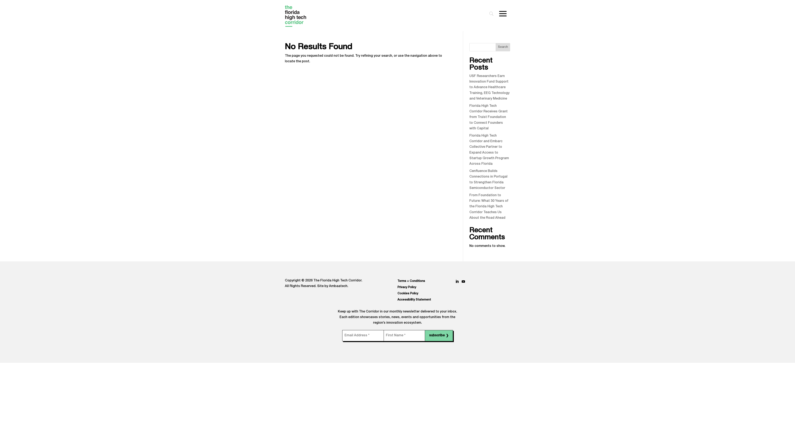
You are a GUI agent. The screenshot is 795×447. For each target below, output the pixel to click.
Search (503, 47)
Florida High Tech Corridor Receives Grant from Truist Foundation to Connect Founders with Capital (488, 117)
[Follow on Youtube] (463, 281)
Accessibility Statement (414, 299)
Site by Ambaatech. (332, 286)
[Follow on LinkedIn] (457, 281)
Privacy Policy (407, 287)
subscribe (439, 336)
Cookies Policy (408, 293)
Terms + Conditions (411, 281)
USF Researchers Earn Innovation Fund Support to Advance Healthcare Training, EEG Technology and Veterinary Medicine (489, 88)
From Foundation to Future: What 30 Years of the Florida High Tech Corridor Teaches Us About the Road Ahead (488, 207)
